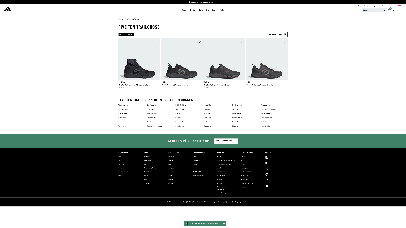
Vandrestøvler (237, 118)
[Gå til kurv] (399, 10)
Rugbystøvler (237, 105)
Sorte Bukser (180, 109)
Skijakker (207, 113)
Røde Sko (207, 122)
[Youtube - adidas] (276, 186)
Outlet (222, 10)
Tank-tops (122, 126)
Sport (214, 10)
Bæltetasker (123, 113)
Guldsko (178, 118)
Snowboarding (152, 113)
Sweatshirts (151, 118)
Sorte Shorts (265, 122)
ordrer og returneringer (369, 6)
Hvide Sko (207, 105)
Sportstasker (151, 105)
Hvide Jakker (265, 113)
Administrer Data (180, 202)
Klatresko (235, 126)
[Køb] (7, 9)
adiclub (389, 6)
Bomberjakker (123, 122)
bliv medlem (381, 6)
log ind (394, 6)
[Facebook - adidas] (276, 157)
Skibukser (207, 118)
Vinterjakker (236, 113)
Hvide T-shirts (180, 105)
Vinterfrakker (123, 105)
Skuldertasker (209, 126)
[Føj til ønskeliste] (157, 42)
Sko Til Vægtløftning (268, 109)
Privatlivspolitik (198, 202)
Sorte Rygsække (238, 122)
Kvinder (193, 10)
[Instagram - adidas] (276, 163)
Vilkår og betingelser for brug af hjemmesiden (219, 202)
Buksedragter (123, 109)
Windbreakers (152, 122)
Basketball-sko (266, 118)
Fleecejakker (265, 105)
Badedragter (151, 109)
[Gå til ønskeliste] (394, 10)
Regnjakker (179, 126)
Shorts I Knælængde (154, 126)
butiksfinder (352, 6)
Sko (207, 10)
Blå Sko (178, 113)
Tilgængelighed (240, 202)
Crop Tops (122, 118)
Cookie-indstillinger (167, 202)
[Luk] (186, 223)
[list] (192, 34)
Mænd (184, 10)
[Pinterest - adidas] (276, 175)
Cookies (189, 202)
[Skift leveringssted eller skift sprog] (399, 6)
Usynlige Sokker (181, 122)
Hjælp (359, 6)
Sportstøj (207, 109)
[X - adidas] (276, 169)
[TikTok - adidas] (276, 180)
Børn (201, 10)
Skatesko (235, 109)
